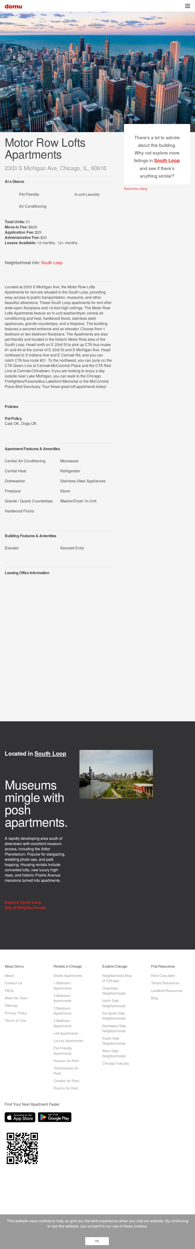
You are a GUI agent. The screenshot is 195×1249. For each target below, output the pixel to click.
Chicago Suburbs (115, 1063)
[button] (187, 6)
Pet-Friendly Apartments (63, 1050)
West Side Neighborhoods (114, 1053)
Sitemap (11, 1005)
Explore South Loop (23, 902)
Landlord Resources (166, 990)
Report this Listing (135, 189)
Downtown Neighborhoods (114, 991)
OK (97, 1241)
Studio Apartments (68, 975)
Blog (154, 997)
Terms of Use (15, 1020)
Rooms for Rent (66, 1087)
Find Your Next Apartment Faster (32, 1104)
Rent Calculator (163, 975)
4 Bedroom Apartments (63, 1023)
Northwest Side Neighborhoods (114, 1028)
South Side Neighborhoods (114, 1041)
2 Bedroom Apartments (63, 998)
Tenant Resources (165, 982)
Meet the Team (16, 997)
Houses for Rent (66, 1060)
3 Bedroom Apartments (63, 1011)
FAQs (9, 990)
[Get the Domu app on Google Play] (55, 1118)
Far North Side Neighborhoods (114, 1016)
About (9, 975)
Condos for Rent (66, 1080)
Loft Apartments (66, 1033)
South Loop (52, 262)
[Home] (13, 6)
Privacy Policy (16, 1012)
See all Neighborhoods (26, 907)
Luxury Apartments (68, 1040)
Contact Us (13, 982)
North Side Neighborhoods (114, 1003)
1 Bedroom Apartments (63, 985)
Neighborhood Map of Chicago (117, 978)
